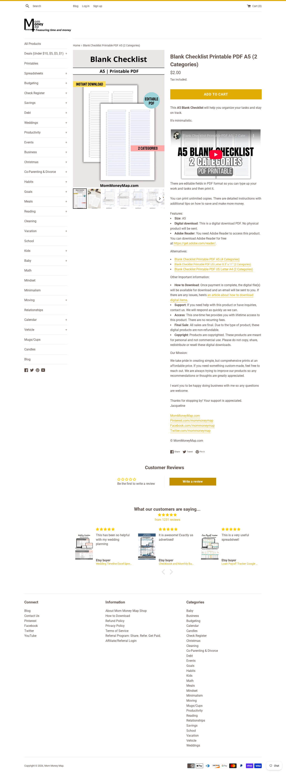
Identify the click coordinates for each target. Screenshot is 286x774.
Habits (45, 182)
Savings (45, 103)
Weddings (45, 123)
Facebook (31, 626)
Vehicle (45, 330)
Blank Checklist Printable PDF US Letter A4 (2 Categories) (214, 269)
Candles (29, 349)
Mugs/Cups (32, 339)
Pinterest (30, 621)
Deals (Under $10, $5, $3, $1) (45, 53)
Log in (85, 6)
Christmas (45, 162)
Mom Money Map (53, 765)
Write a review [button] (193, 481)
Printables (31, 63)
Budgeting (45, 83)
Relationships (33, 310)
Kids (45, 251)
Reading (45, 211)
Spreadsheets (45, 73)
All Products (32, 44)
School (29, 241)
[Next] (158, 118)
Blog (75, 6)
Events (45, 142)
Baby (45, 261)
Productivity (45, 132)
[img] (167, 514)
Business (45, 152)
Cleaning (30, 221)
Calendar (45, 320)
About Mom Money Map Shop (126, 611)
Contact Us (31, 616)
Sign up (97, 6)
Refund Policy (115, 621)
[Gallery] (118, 130)
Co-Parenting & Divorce (45, 172)
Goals (45, 192)
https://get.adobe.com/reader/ (195, 243)
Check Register (45, 93)
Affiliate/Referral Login (121, 641)
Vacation (45, 231)
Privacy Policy (115, 626)
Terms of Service (116, 631)
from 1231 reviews (167, 520)
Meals (45, 201)
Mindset (29, 280)
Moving (45, 300)
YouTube (30, 636)
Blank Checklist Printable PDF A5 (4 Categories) (207, 259)
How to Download (117, 616)
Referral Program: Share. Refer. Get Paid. (133, 636)
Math (28, 270)
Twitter (29, 631)
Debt (45, 113)
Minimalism (32, 290)
